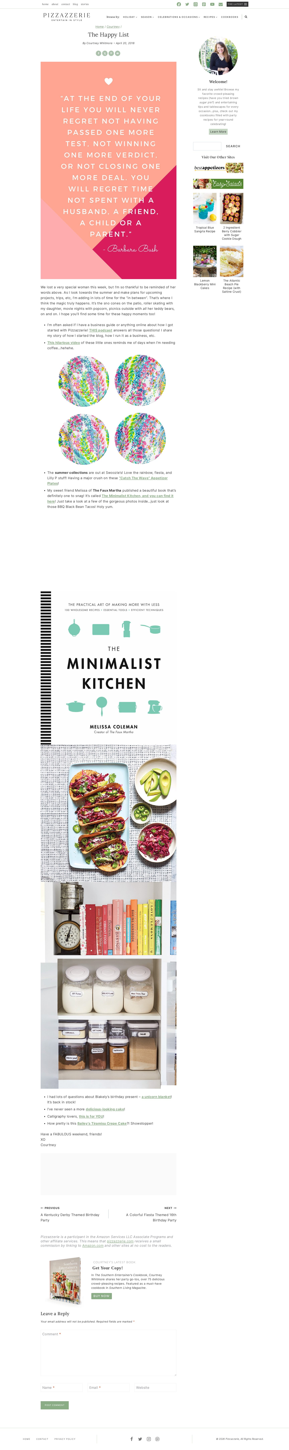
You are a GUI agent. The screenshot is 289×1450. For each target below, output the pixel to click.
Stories (85, 4)
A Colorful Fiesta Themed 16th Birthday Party (151, 1214)
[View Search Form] (246, 17)
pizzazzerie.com (120, 1241)
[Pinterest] (204, 4)
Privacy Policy (65, 1439)
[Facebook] (179, 4)
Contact (65, 4)
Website (142, 1388)
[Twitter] (187, 4)
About (55, 4)
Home (45, 4)
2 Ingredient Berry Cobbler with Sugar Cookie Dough (232, 233)
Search (233, 146)
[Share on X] (105, 53)
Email (95, 1388)
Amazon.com (93, 1246)
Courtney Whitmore (99, 43)
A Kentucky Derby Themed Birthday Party (70, 1214)
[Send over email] (117, 53)
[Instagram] (195, 4)
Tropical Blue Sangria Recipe (204, 229)
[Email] (221, 4)
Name (48, 1388)
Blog (75, 4)
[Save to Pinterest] (111, 53)
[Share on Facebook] (98, 53)
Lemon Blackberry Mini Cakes (205, 284)
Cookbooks (229, 17)
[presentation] (205, 208)
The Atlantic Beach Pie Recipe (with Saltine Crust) (231, 286)
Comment (51, 1334)
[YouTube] (212, 4)
